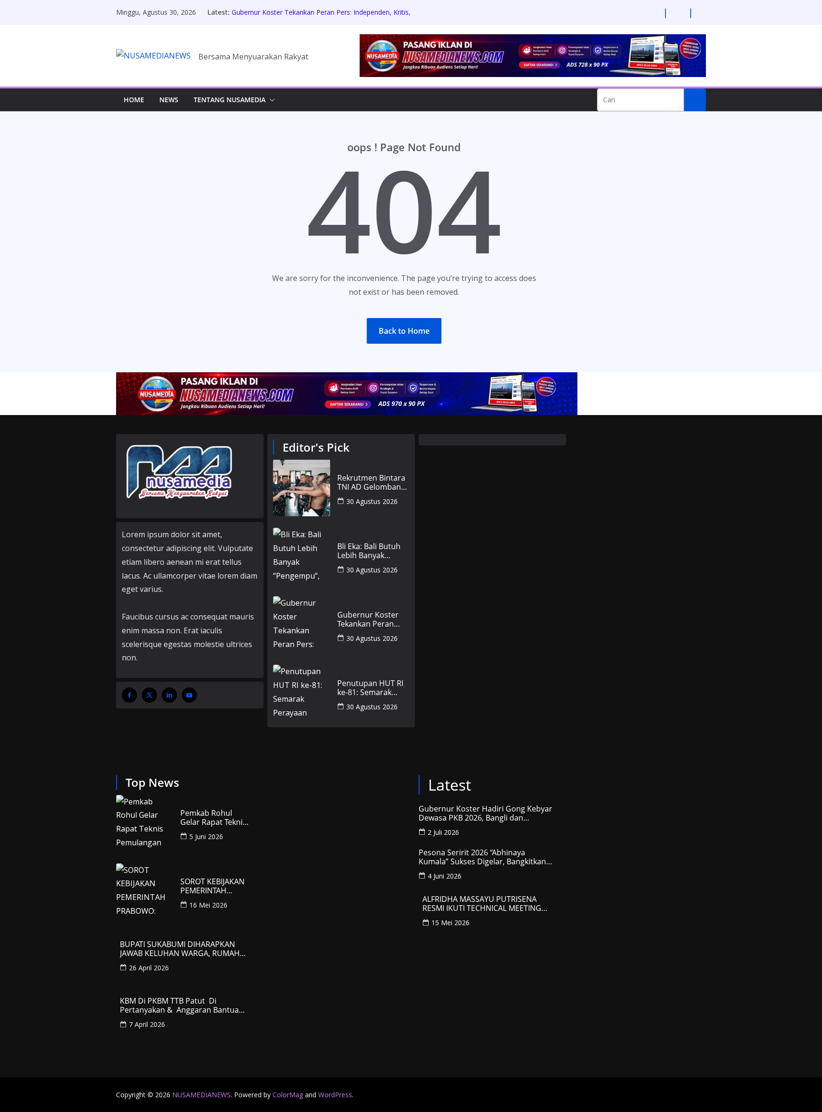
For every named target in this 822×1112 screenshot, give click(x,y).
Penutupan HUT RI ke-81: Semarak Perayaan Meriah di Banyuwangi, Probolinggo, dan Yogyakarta (372, 688)
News (168, 99)
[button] (270, 99)
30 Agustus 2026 (372, 501)
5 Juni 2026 (206, 836)
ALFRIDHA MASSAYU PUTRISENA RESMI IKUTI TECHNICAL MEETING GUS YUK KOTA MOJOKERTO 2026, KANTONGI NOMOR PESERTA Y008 (482, 904)
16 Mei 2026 (208, 904)
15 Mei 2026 (450, 922)
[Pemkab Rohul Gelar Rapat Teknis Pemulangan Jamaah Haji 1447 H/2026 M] (144, 823)
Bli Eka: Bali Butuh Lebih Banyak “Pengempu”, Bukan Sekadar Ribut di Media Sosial (372, 551)
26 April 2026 (149, 967)
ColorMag (288, 1094)
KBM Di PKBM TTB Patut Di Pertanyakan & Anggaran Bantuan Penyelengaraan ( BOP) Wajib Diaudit (182, 1005)
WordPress (335, 1094)
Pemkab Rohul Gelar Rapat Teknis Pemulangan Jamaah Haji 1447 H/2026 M (213, 818)
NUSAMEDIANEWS (201, 1094)
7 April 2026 (147, 1024)
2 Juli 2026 (443, 832)
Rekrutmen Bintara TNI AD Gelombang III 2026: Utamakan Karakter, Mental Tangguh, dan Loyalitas (371, 483)
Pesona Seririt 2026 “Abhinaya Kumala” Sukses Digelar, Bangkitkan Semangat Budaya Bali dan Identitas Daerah (483, 857)
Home (134, 99)
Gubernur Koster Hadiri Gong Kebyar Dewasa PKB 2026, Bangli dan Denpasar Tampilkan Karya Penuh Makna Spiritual (485, 813)
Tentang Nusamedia (229, 99)
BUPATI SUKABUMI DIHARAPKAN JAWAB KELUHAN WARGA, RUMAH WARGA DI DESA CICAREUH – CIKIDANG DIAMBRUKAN (180, 949)
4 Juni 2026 (444, 875)
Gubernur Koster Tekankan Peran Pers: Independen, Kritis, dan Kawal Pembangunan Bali (321, 17)
